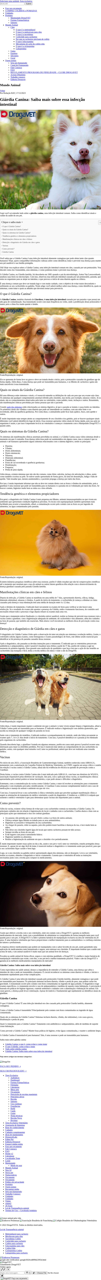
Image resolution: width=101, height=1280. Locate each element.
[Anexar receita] (34, 1273)
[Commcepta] (9, 1257)
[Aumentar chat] (3, 1269)
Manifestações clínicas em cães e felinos (17, 239)
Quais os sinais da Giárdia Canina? (15, 230)
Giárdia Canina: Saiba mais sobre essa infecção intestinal (28, 1051)
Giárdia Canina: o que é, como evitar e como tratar (26, 1044)
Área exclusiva (26, 1)
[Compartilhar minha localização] (28, 1272)
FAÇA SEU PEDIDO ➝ (10, 1066)
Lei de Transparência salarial (12, 1229)
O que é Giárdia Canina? (11, 226)
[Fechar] (8, 1269)
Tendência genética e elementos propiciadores (19, 236)
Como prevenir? (8, 249)
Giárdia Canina (8, 252)
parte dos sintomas (14, 407)
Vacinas (5, 246)
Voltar (2, 91)
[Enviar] (2, 1275)
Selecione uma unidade (9, 1)
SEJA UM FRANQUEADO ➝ (13, 1071)
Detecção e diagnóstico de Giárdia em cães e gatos (21, 242)
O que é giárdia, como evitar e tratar (20, 1046)
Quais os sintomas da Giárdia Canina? (16, 233)
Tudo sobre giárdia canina (16, 1049)
